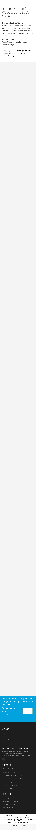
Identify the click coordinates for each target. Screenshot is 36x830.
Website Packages (8, 782)
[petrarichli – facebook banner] (18, 125)
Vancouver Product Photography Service (14, 779)
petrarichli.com (25, 816)
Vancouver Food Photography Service (13, 775)
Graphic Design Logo (9, 772)
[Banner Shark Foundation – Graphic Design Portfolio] (18, 368)
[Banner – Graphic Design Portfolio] (18, 353)
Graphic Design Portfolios (10, 801)
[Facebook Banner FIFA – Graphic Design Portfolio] (18, 338)
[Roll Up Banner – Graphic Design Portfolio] (18, 573)
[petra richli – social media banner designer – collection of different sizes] (18, 180)
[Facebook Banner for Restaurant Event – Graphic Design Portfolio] (18, 234)
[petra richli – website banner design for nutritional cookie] (18, 96)
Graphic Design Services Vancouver (13, 769)
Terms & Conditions (22, 822)
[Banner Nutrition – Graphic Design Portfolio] (18, 397)
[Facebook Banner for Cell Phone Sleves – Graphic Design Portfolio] (18, 288)
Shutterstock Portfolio (9, 804)
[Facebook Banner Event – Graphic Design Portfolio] (18, 445)
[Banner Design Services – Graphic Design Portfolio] (18, 383)
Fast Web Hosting (8, 788)
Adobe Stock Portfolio (9, 808)
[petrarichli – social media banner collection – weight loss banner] (18, 151)
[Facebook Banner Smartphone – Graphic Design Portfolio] (18, 461)
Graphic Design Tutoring (10, 785)
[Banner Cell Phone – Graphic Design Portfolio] (18, 483)
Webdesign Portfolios (9, 798)
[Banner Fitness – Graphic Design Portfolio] (18, 503)
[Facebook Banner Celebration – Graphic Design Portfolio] (18, 521)
